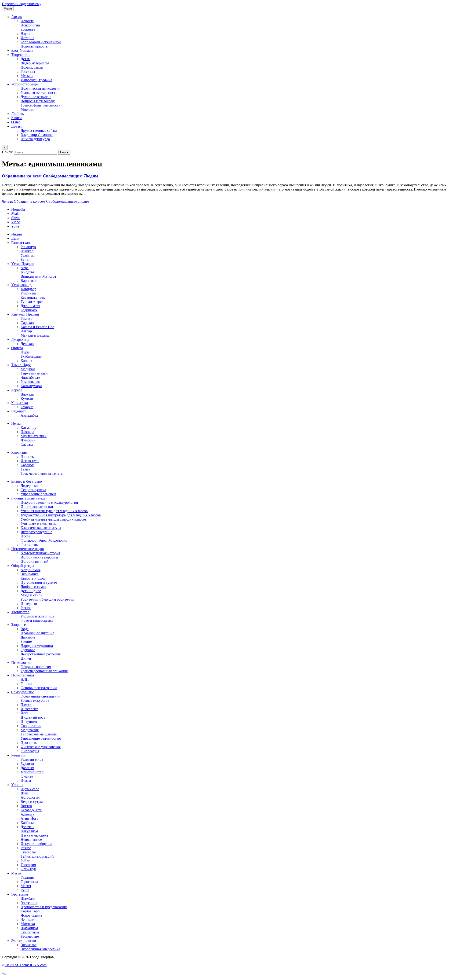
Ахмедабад (29, 415)
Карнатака (19, 403)
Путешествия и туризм (39, 582)
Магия (16, 873)
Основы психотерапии (39, 688)
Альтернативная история (40, 553)
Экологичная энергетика (40, 949)
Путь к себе (30, 789)
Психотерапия (22, 675)
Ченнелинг (29, 920)
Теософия (28, 865)
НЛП (25, 679)
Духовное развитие (36, 97)
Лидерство (29, 486)
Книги (16, 118)
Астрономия (30, 570)
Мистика (28, 924)
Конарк (26, 361)
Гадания (27, 877)
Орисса (17, 348)
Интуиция (29, 722)
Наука (25, 34)
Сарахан (27, 323)
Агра (25, 268)
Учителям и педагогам (39, 523)
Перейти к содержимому (21, 4)
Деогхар (27, 344)
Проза (25, 536)
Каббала (27, 823)
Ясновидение (31, 915)
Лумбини (28, 440)
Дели (15, 238)
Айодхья (27, 272)
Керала (16, 390)
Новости (27, 21)
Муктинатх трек (34, 436)
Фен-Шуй (28, 869)
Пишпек (27, 457)
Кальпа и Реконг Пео (37, 327)
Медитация (30, 730)
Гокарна (27, 407)
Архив (16, 17)
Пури (25, 352)
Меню (8, 8)
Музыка (27, 76)
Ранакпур (28, 247)
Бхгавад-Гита (31, 810)
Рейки (25, 861)
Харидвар (28, 289)
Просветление (32, 743)
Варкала (27, 394)
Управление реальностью (41, 738)
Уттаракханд (21, 285)
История (27, 38)
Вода (25, 629)
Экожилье (28, 945)
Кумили (27, 398)
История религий (34, 561)
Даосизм (27, 768)
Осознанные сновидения (40, 696)
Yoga (15, 226)
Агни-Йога (29, 818)
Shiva (15, 218)
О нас (15, 122)
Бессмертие (30, 936)
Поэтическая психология (40, 88)
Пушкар (27, 251)
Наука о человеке (34, 835)
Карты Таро (30, 911)
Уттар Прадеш (22, 264)
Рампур (27, 318)
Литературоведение (36, 532)
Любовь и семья (33, 587)
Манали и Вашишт (36, 335)
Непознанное (31, 839)
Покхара (27, 432)
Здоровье (28, 29)
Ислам (26, 780)
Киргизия (19, 452)
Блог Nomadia (22, 50)
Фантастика (30, 545)
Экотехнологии (23, 941)
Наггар (26, 331)
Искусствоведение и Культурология (49, 502)
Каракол (27, 465)
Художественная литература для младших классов (61, 515)
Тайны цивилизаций (37, 856)
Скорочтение (31, 726)
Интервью (29, 604)
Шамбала (28, 898)
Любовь (17, 114)
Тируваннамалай (34, 373)
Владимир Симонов (37, 135)
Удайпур (27, 255)
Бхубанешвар (31, 356)
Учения (17, 785)
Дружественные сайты (39, 130)
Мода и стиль (31, 595)
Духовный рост (33, 717)
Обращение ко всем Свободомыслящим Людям (50, 175)
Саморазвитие (22, 692)
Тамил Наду (21, 365)
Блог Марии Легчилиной (41, 42)
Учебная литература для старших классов (54, 519)
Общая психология (36, 667)
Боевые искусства (35, 700)
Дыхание (28, 637)
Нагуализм (29, 831)
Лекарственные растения (41, 654)
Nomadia (18, 209)
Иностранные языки (37, 507)
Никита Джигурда (35, 139)
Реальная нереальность (39, 93)
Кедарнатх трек (33, 297)
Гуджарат (18, 411)
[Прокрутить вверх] (4, 974)
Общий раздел (22, 566)
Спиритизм (30, 932)
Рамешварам (30, 382)
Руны (25, 890)
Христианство (32, 772)
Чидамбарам (30, 377)
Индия (16, 234)
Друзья (16, 126)
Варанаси (28, 281)
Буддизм (27, 764)
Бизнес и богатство (26, 481)
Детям (25, 59)
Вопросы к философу (38, 101)
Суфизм (27, 776)
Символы (28, 852)
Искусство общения (36, 844)
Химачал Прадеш (25, 314)
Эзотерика (19, 894)
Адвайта (27, 814)
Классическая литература (41, 528)
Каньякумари (31, 386)
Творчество (20, 55)
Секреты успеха (33, 490)
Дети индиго (31, 591)
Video (15, 222)
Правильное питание (37, 633)
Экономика (30, 574)
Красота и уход (33, 578)
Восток (26, 806)
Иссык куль (30, 461)
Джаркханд (20, 340)
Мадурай (28, 369)
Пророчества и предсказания (44, 907)
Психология (30, 25)
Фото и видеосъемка (37, 620)
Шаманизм (29, 928)
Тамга (25, 469)
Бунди (26, 259)
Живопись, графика (36, 80)
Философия (30, 751)
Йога (25, 713)
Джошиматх (30, 306)
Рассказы (28, 71)
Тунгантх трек (32, 302)
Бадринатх (29, 310)
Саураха (27, 444)
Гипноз (26, 684)
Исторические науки (27, 549)
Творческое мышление (39, 734)
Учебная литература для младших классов (54, 511)
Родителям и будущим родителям (47, 599)
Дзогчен (27, 827)
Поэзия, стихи (32, 67)
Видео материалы (35, 63)
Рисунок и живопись (37, 616)
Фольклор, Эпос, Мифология (44, 540)
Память (26, 705)
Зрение (26, 641)
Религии (18, 755)
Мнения (27, 109)
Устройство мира (24, 84)
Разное (26, 608)
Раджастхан (20, 243)
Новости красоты (34, 46)
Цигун (26, 658)
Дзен (24, 793)
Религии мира (32, 759)
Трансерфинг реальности (41, 105)
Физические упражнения (41, 747)
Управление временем (38, 494)
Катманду (28, 428)
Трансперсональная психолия (44, 671)
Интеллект (29, 709)
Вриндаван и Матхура (38, 276)
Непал (16, 423)
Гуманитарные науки (28, 498)
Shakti (16, 214)
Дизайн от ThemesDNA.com (24, 965)
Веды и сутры (32, 802)
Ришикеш (28, 293)
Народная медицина (37, 646)
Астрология (30, 797)
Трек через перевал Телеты (42, 473)
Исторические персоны (39, 557)
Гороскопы (29, 882)
